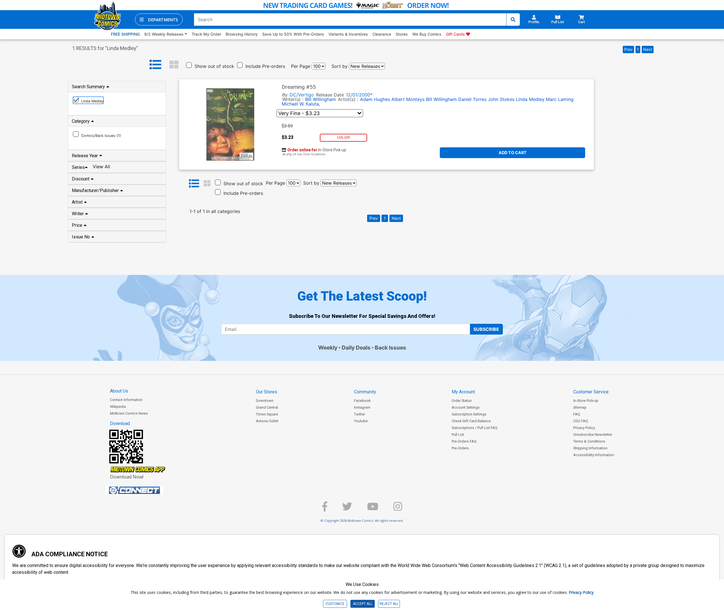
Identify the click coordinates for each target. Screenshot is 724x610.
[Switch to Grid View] (174, 65)
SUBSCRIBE (486, 329)
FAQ (576, 414)
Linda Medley (530, 99)
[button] (159, 19)
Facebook (362, 400)
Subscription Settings (469, 414)
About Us (119, 391)
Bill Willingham (320, 99)
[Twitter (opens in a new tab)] (347, 509)
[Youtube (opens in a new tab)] (372, 509)
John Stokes (501, 99)
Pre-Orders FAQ (464, 441)
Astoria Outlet (267, 421)
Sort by (339, 66)
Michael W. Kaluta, (301, 104)
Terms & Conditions (589, 441)
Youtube (361, 421)
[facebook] (324, 509)
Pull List (458, 434)
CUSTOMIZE (335, 604)
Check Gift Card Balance (471, 421)
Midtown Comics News (129, 413)
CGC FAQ (580, 421)
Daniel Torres (472, 99)
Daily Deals (356, 347)
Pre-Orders (460, 448)
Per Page (300, 66)
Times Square (267, 414)
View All (101, 166)
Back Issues (390, 347)
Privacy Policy (584, 428)
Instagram (362, 407)
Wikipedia (118, 406)
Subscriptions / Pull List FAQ (474, 428)
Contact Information (126, 400)
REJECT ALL (389, 604)
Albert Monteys (408, 99)
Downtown (264, 400)
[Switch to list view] (155, 65)
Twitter (359, 414)
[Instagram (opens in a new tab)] (398, 509)
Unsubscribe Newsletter (592, 434)
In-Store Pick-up (585, 400)
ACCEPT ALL (362, 604)
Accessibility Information (593, 455)
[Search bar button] (513, 19)
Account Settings (466, 407)
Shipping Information (590, 448)
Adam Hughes (375, 99)
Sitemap (580, 407)
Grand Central (267, 407)
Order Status (462, 400)
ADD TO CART (513, 152)
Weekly (327, 347)
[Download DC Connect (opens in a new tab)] (145, 490)
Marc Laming (560, 99)
